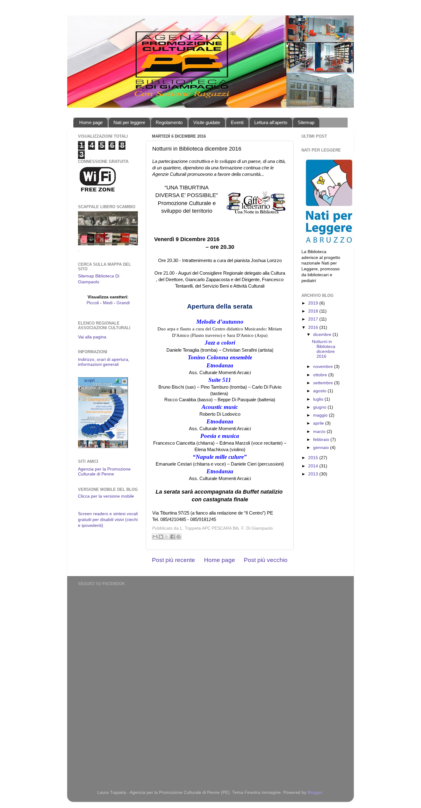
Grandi (123, 303)
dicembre (323, 334)
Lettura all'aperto (270, 122)
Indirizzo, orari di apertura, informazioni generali (103, 362)
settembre (323, 383)
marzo (320, 431)
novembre (323, 366)
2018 (313, 311)
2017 (313, 319)
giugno (320, 407)
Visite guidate (206, 122)
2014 (313, 466)
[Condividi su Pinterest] (178, 537)
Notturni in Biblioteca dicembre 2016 (323, 349)
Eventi (237, 122)
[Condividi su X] (167, 537)
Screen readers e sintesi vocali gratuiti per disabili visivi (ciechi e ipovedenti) (108, 519)
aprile (319, 423)
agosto (320, 391)
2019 (313, 303)
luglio (319, 399)
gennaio (321, 447)
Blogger (315, 792)
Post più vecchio (266, 560)
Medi (107, 303)
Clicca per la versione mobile (106, 496)
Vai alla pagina (92, 337)
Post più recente (173, 560)
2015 (313, 457)
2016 (313, 327)
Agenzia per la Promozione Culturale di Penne (104, 471)
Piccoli (93, 303)
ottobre (320, 375)
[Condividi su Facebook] (173, 537)
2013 (313, 474)
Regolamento (169, 122)
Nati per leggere (129, 122)
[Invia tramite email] (155, 537)
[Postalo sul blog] (161, 537)
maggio (321, 415)
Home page (91, 122)
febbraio (321, 439)
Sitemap (306, 122)
